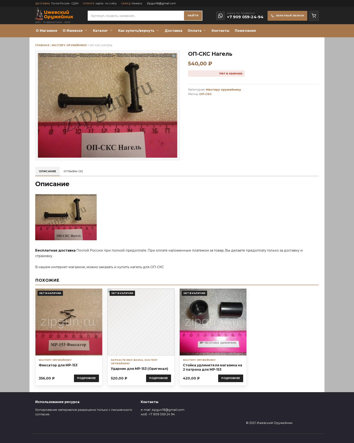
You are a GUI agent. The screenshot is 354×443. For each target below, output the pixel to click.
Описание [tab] (47, 171)
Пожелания (245, 31)
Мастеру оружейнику (69, 45)
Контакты (220, 31)
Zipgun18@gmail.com (161, 3)
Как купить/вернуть (136, 31)
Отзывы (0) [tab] (73, 171)
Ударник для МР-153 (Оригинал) (139, 369)
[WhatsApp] (220, 16)
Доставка (173, 31)
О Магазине (46, 31)
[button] (174, 56)
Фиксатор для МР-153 (58, 365)
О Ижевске (73, 31)
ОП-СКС (205, 94)
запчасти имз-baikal (127, 360)
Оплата (194, 31)
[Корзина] (314, 16)
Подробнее (86, 378)
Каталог (100, 31)
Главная (42, 45)
